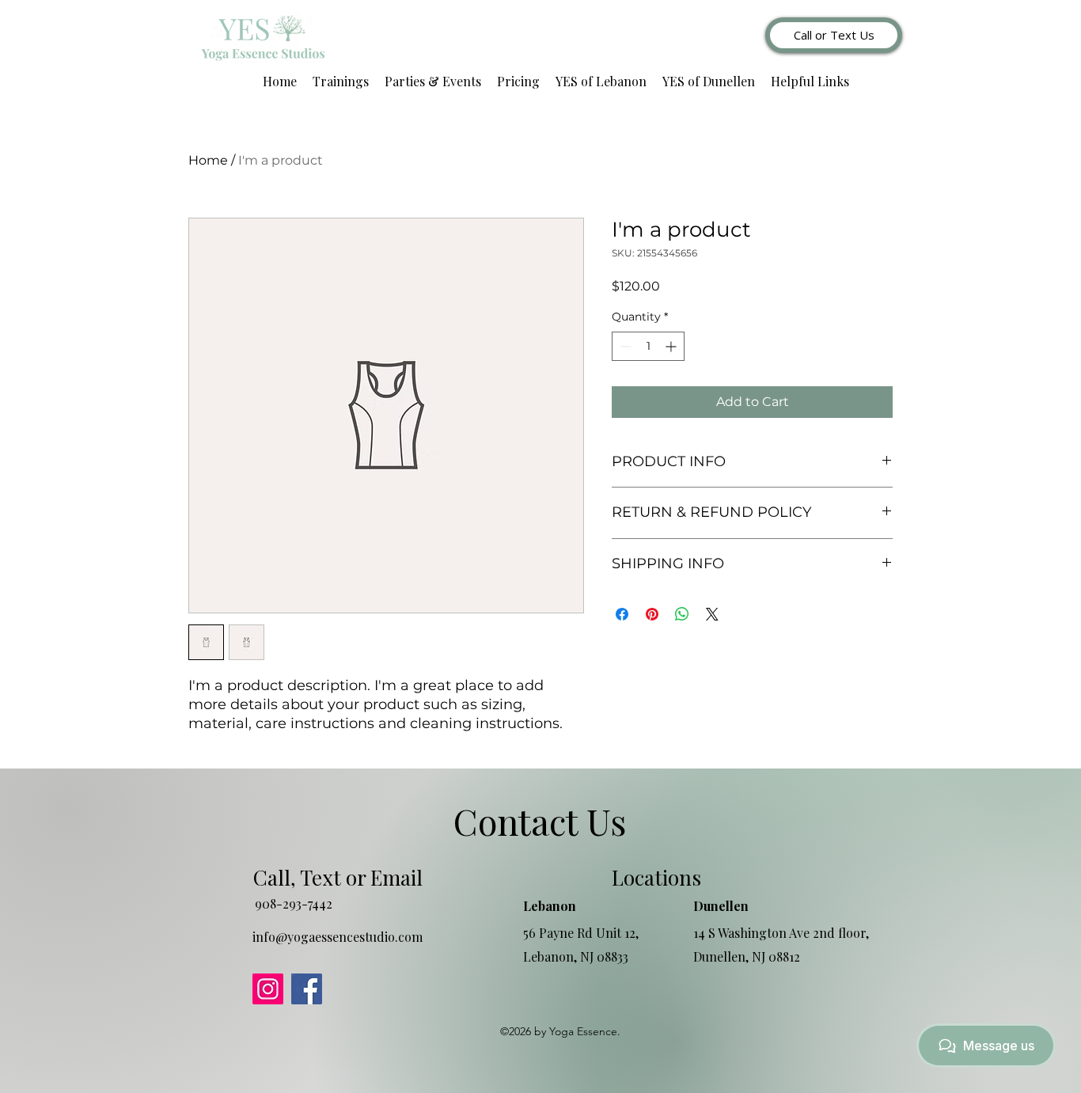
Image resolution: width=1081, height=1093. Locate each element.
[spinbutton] (648, 346)
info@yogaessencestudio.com (337, 936)
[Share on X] (712, 614)
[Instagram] (267, 988)
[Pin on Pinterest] (652, 614)
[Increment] (672, 346)
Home (208, 160)
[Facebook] (306, 988)
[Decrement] (624, 346)
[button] (341, 81)
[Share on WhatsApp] (682, 614)
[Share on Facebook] (622, 614)
